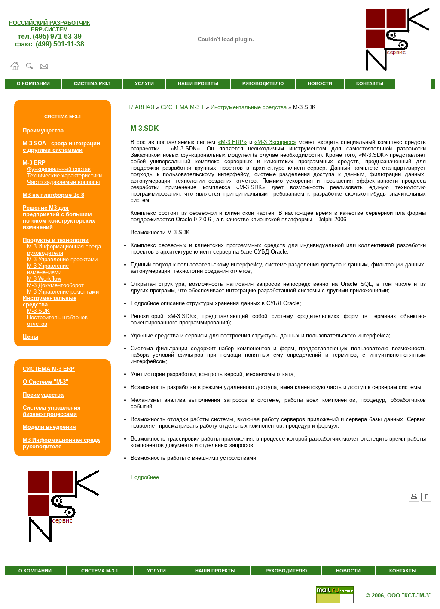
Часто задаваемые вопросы (63, 182)
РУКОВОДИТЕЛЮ (263, 83)
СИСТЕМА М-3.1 (92, 83)
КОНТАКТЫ (369, 83)
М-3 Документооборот (55, 285)
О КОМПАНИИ (33, 83)
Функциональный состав (59, 169)
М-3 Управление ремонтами (63, 291)
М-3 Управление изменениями (48, 269)
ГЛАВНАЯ (141, 107)
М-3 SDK (38, 311)
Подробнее (145, 477)
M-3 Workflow (44, 278)
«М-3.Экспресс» (275, 142)
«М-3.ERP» (232, 142)
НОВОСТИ (320, 83)
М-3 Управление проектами (62, 259)
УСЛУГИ (144, 83)
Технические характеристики (64, 175)
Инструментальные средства (249, 107)
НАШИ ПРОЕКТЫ (198, 83)
